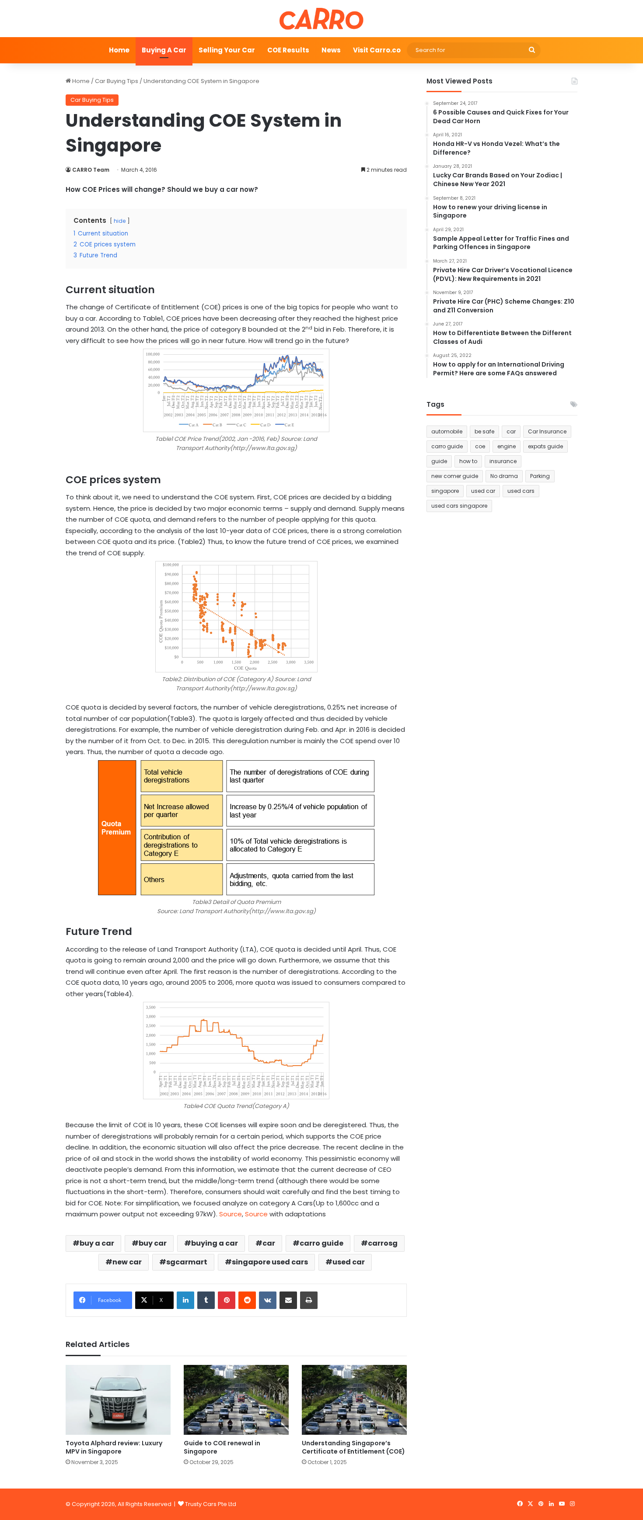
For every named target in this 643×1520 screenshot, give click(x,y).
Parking (540, 476)
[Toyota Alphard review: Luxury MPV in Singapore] (118, 1400)
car (268, 1243)
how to (468, 461)
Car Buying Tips (116, 81)
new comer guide (454, 476)
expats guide (545, 446)
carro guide (321, 1243)
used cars (521, 491)
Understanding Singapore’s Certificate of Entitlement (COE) (353, 1447)
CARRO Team (90, 169)
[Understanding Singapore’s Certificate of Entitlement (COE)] (354, 1400)
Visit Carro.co (377, 50)
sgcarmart (186, 1262)
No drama (504, 476)
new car (127, 1262)
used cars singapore (459, 505)
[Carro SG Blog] (321, 19)
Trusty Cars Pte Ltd (210, 1504)
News (331, 50)
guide (439, 461)
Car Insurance (547, 431)
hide (120, 221)
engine (506, 446)
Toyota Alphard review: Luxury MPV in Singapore (114, 1447)
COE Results (288, 50)
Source (230, 1214)
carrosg (383, 1243)
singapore (445, 491)
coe (480, 446)
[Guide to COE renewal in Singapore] (236, 1400)
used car (348, 1262)
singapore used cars (270, 1262)
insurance (503, 461)
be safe (484, 431)
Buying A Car (164, 50)
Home (119, 50)
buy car (153, 1243)
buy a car (97, 1243)
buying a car (214, 1243)
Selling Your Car (227, 50)
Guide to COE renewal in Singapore (222, 1447)
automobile (446, 431)
